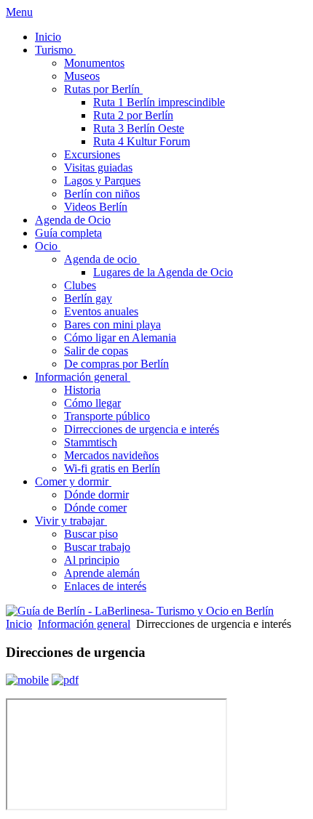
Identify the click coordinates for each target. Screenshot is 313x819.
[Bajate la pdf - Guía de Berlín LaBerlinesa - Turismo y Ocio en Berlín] (65, 680)
